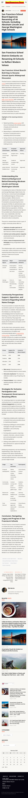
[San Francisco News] (14, 2)
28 (21, 764)
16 (3, 762)
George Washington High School (10, 561)
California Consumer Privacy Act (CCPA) (13, 779)
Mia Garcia (8, 10)
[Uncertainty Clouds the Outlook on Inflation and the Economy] (14, 637)
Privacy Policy (6, 785)
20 (17, 762)
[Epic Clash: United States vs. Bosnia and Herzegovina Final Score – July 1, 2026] (14, 661)
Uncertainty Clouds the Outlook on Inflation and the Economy (12, 650)
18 (10, 762)
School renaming (6, 565)
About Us (5, 776)
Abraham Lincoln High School (9, 558)
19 (14, 762)
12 (14, 760)
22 (24, 762)
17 (7, 762)
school (3, 83)
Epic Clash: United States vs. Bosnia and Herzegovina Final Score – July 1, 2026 (13, 674)
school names (17, 123)
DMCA (3, 783)
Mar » (6, 767)
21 (21, 762)
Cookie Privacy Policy (8, 781)
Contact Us (21, 776)
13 (17, 760)
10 (7, 760)
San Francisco (6, 563)
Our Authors (12, 776)
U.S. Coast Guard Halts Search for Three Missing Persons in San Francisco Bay (17, 722)
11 (10, 760)
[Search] (26, 2)
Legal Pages (5, 778)
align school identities (8, 99)
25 (10, 764)
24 (7, 764)
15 (24, 760)
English (6, 683)
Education (23, 10)
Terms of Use (5, 788)
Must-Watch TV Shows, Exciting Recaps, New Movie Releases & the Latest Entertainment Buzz (20, 577)
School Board (13, 563)
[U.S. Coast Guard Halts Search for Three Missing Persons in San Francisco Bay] (5, 722)
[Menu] (2, 2)
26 (14, 764)
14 (21, 760)
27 (17, 764)
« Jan (3, 767)
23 (3, 764)
